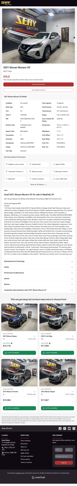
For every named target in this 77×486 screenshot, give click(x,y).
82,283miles (70, 339)
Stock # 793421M (8, 333)
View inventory (25, 441)
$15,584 (7, 400)
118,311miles (69, 394)
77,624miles (32, 339)
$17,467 (45, 400)
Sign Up (64, 462)
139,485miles (31, 394)
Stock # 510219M (8, 389)
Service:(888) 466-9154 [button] (9, 454)
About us (24, 447)
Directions (24, 444)
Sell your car (25, 450)
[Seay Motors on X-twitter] (64, 428)
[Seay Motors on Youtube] (68, 428)
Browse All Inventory (38, 84)
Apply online (25, 453)
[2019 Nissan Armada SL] (19, 372)
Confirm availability (13, 353)
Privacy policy (25, 459)
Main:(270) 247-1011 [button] (8, 449)
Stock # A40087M (46, 333)
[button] (67, 3)
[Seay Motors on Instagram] (73, 428)
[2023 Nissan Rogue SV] (19, 317)
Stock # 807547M (46, 389)
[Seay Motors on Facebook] (59, 428)
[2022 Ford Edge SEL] (57, 317)
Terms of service (26, 462)
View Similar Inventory (38, 90)
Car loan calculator (27, 456)
